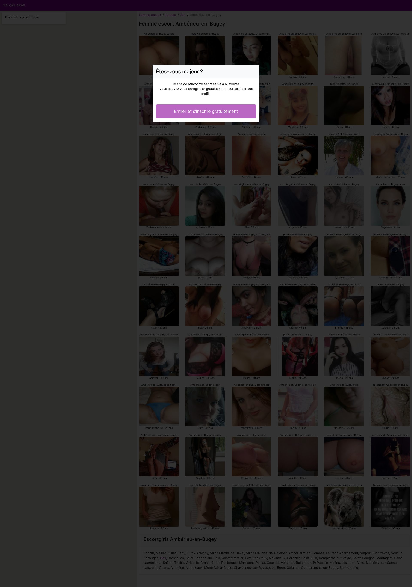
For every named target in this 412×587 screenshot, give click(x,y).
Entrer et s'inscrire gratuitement (206, 111)
